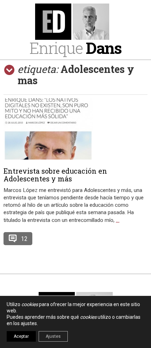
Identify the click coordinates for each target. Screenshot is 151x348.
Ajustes (53, 336)
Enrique (75, 47)
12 (24, 238)
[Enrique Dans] (75, 22)
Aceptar (21, 336)
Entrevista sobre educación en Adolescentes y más (55, 174)
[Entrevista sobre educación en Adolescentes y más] (75, 128)
